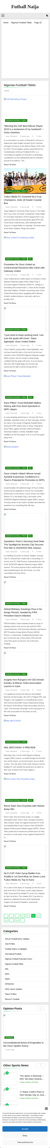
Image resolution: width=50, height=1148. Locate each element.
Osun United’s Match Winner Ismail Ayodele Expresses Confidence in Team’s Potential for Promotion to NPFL (24, 476)
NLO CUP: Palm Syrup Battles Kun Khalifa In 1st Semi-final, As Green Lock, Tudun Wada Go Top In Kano (25, 876)
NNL (30, 259)
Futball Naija (25, 6)
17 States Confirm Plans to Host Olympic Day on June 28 (32, 1079)
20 (22, 916)
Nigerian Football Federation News (18, 959)
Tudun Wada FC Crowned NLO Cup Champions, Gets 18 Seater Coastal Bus (23, 199)
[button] (46, 1108)
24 (6, 920)
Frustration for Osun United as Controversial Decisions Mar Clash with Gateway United (24, 267)
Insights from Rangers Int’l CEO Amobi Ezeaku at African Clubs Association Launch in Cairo (24, 683)
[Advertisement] (25, 50)
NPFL (31, 397)
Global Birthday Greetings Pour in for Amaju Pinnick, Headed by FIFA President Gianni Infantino (23, 612)
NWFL (7, 979)
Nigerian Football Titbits (16, 120)
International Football (13, 954)
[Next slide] (42, 1008)
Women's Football (12, 999)
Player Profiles (11, 994)
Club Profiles (10, 944)
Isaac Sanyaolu (11, 136)
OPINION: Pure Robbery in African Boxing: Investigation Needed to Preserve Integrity (25, 1045)
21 (28, 916)
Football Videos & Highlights (16, 949)
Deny (25, 1135)
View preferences (25, 1142)
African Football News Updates (17, 939)
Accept (25, 1129)
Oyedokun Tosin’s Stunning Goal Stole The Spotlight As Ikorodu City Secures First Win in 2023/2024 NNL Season (24, 544)
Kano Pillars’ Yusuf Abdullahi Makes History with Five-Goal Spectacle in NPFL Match (22, 406)
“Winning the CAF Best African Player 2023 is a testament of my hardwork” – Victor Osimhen (24, 129)
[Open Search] (43, 15)
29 (17, 920)
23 (39, 916)
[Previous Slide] (39, 1008)
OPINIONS (9, 984)
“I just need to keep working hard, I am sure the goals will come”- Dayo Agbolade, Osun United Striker (24, 338)
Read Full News (10, 165)
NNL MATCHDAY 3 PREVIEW (19, 747)
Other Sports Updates (13, 989)
